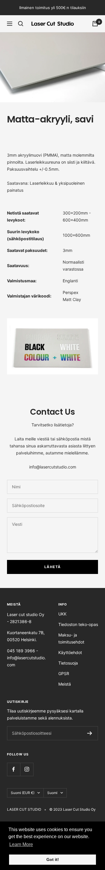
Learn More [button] (21, 844)
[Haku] (20, 23)
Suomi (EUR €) (22, 793)
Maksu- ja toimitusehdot (71, 638)
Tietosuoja (68, 662)
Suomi (52, 793)
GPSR (63, 673)
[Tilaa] (89, 733)
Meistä (64, 684)
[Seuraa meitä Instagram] (26, 769)
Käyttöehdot (70, 652)
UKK (62, 613)
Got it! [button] (52, 859)
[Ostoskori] (95, 23)
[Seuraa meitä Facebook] (13, 769)
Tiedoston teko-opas (78, 624)
